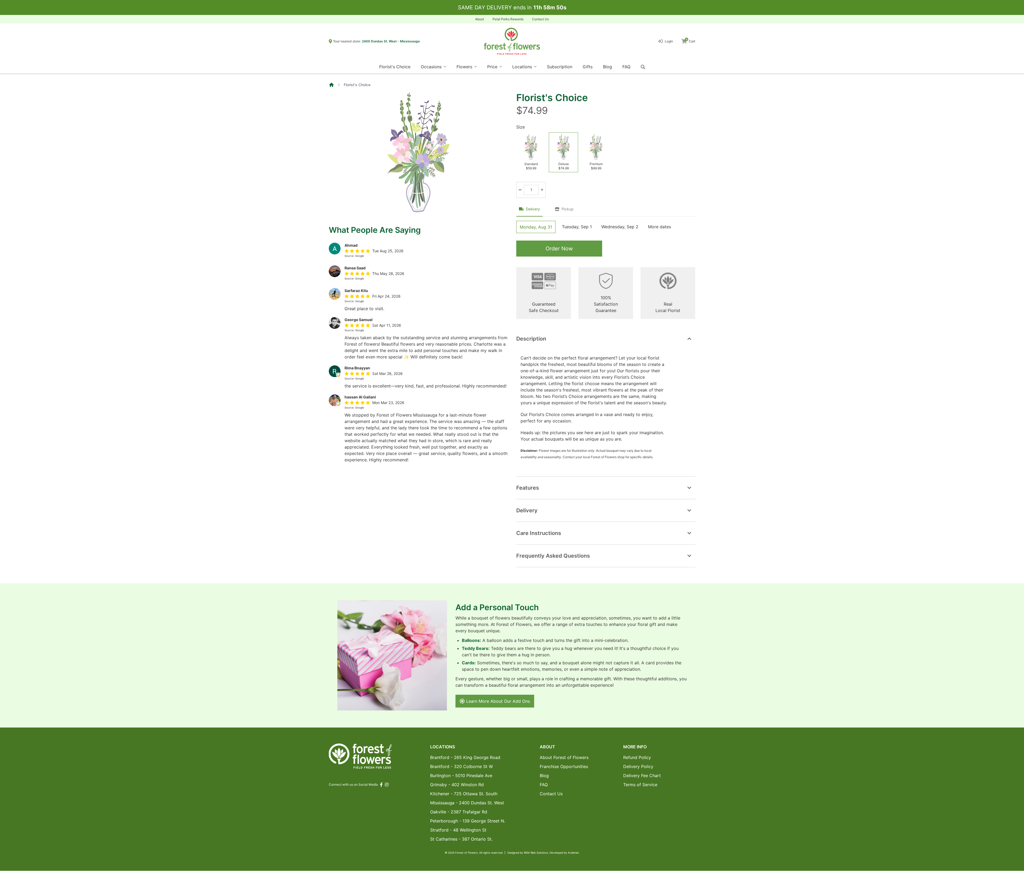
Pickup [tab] (568, 209)
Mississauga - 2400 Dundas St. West (467, 802)
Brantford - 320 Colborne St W (461, 766)
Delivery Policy (638, 766)
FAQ (626, 66)
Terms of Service (640, 784)
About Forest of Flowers (564, 757)
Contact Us (540, 19)
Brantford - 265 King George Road (465, 757)
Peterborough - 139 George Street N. (467, 821)
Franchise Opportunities (564, 766)
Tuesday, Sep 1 (577, 226)
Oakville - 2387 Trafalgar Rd (458, 811)
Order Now (559, 248)
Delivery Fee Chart (642, 775)
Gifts (588, 66)
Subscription (559, 66)
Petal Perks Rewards (508, 19)
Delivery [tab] (533, 209)
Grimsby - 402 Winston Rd (457, 784)
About (479, 19)
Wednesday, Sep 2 (619, 226)
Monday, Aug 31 (536, 227)
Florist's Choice (394, 66)
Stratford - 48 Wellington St (458, 830)
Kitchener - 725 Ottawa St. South (463, 793)
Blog (607, 66)
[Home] (331, 84)
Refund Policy (637, 757)
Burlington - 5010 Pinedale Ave (461, 775)
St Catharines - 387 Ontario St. (461, 839)
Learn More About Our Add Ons (498, 701)
